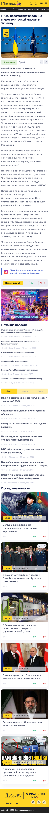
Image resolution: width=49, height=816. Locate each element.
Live (16, 803)
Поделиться (11, 283)
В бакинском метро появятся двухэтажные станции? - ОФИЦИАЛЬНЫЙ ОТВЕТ (19, 628)
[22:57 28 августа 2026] (24, 657)
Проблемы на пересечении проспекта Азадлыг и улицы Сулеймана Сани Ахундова (19, 772)
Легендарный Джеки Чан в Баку (14, 361)
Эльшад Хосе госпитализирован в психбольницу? (22, 379)
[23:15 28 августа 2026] (24, 607)
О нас (9, 803)
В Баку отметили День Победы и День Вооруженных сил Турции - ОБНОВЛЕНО (22, 578)
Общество (13, 406)
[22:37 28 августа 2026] (24, 704)
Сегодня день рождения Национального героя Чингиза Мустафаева (20, 528)
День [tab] (9, 391)
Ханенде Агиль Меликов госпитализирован (19, 370)
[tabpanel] (24, 440)
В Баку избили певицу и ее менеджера (17, 353)
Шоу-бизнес (9, 62)
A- (41, 62)
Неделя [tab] (24, 391)
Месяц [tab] (40, 391)
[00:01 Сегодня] (24, 507)
